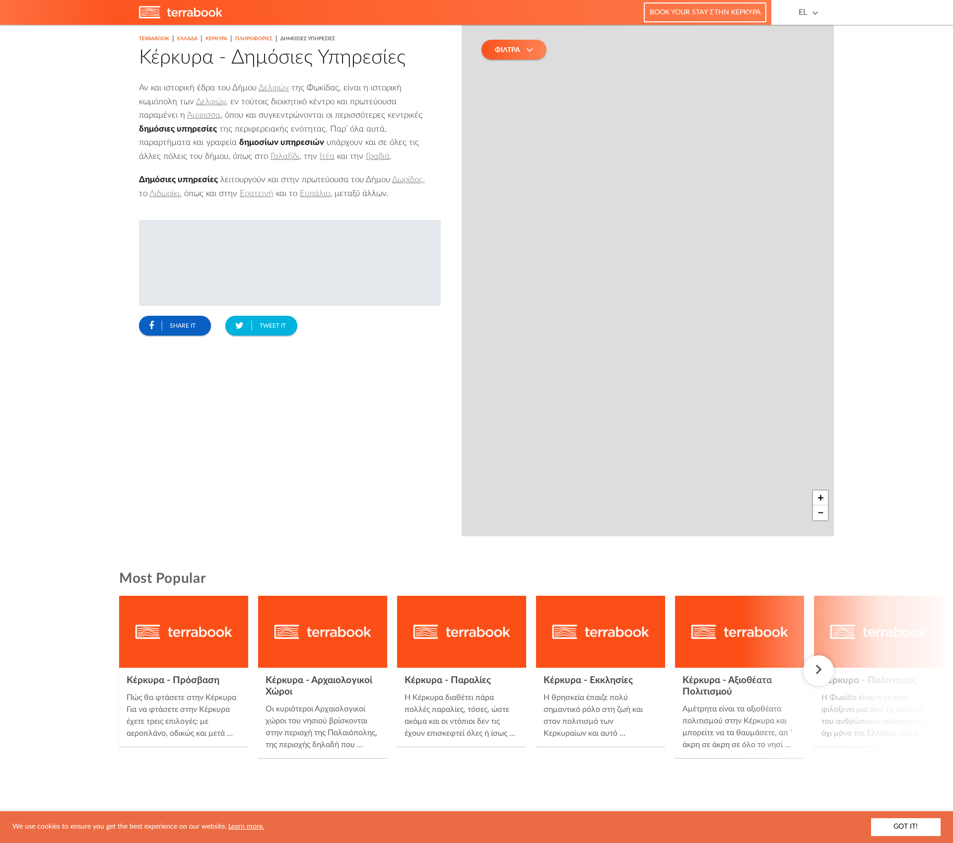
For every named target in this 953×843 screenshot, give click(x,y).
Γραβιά (378, 156)
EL (803, 12)
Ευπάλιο (315, 193)
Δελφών (274, 87)
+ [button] (820, 497)
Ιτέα (327, 156)
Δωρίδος (407, 179)
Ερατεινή (256, 193)
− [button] (820, 512)
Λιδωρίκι (164, 193)
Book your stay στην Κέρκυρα (705, 12)
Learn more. (246, 826)
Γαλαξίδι (285, 156)
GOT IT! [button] (905, 826)
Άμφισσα (203, 115)
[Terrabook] (180, 16)
